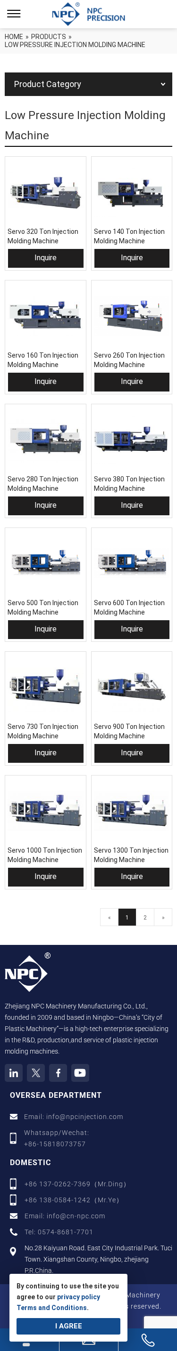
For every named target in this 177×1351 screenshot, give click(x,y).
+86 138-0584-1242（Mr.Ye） (74, 1200)
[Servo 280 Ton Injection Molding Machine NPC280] (46, 439)
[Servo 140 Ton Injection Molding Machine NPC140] (132, 192)
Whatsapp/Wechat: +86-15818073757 (56, 1138)
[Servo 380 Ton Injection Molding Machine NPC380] (132, 439)
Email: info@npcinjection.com (73, 1116)
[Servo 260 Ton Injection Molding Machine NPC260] (132, 316)
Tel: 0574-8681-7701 (59, 1232)
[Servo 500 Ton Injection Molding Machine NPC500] (46, 563)
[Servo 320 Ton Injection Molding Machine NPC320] (46, 192)
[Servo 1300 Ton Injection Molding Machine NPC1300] (132, 811)
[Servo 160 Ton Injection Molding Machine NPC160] (46, 316)
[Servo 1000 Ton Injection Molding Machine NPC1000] (46, 811)
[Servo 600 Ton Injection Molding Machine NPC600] (132, 563)
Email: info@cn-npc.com (65, 1216)
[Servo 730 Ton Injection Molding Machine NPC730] (46, 687)
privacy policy (78, 1297)
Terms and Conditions (52, 1307)
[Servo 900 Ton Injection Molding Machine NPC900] (132, 687)
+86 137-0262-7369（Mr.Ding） (77, 1184)
